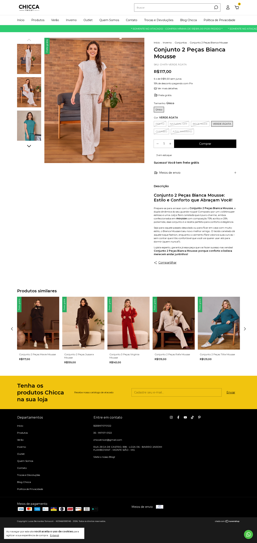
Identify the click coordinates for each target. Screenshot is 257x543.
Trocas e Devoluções (158, 20)
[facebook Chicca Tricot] (178, 417)
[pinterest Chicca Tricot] (199, 417)
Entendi (54, 535)
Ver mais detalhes (167, 88)
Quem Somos (109, 20)
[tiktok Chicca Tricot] (192, 417)
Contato (131, 20)
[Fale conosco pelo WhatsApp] (248, 534)
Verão (55, 20)
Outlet (88, 20)
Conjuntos (181, 42)
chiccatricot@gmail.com (107, 439)
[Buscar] (215, 7)
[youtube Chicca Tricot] (185, 417)
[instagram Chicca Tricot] (171, 417)
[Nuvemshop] (227, 521)
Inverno (71, 20)
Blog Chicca (188, 20)
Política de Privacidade (219, 20)
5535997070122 (102, 425)
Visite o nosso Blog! (104, 456)
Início (20, 20)
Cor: (166, 117)
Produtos (37, 20)
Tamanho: (164, 103)
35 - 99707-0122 (102, 432)
